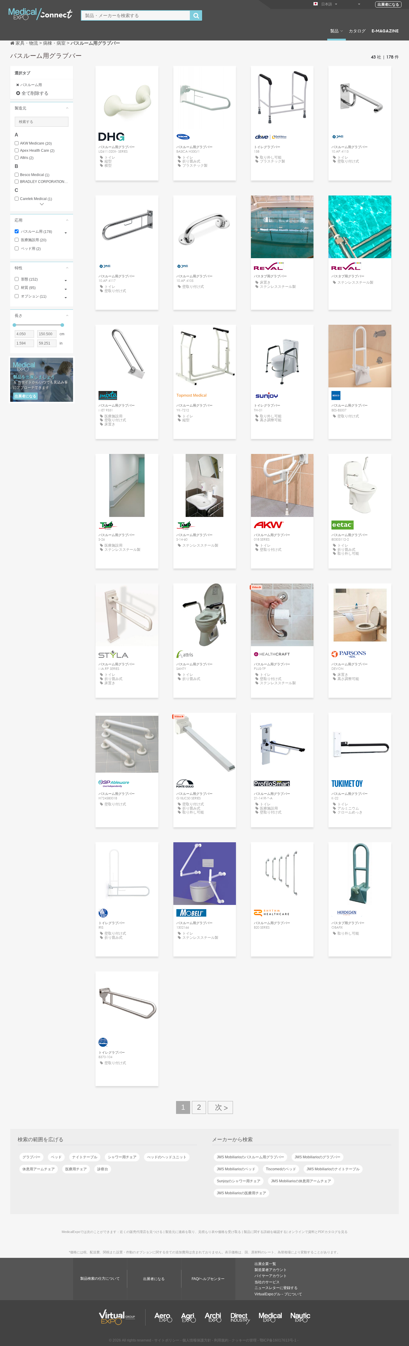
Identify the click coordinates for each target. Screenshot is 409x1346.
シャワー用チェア (122, 1157)
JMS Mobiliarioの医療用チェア (241, 1193)
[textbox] (135, 15)
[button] (42, 108)
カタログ (357, 30)
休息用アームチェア (38, 1169)
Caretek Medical (36, 199)
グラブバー (31, 1157)
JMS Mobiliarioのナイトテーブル (333, 1169)
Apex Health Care (37, 150)
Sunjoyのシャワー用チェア (238, 1181)
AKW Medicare (36, 143)
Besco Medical (34, 175)
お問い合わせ (127, 76)
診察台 (102, 1169)
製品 (334, 30)
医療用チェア (76, 1169)
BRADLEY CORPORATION (44, 182)
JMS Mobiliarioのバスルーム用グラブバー (250, 1157)
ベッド (56, 1157)
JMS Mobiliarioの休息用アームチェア (301, 1181)
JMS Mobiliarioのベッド (236, 1169)
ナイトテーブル (84, 1157)
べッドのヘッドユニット (167, 1157)
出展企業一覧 (265, 1264)
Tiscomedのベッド (281, 1169)
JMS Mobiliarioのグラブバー (317, 1157)
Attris (27, 158)
